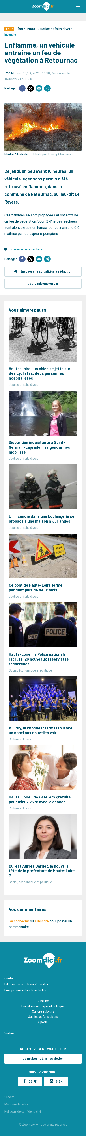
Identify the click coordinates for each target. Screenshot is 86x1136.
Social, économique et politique (43, 1006)
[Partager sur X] (30, 88)
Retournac (26, 29)
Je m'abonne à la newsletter (43, 1058)
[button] (78, 6)
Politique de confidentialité (22, 1111)
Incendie (10, 34)
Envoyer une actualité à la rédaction (46, 271)
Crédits (9, 1097)
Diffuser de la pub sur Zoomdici (26, 984)
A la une (43, 1001)
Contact (9, 978)
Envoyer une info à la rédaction (25, 990)
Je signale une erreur (43, 283)
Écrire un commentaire (27, 249)
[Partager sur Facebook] (22, 88)
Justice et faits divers (55, 29)
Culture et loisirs (43, 1011)
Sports (43, 1022)
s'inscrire (42, 921)
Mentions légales (16, 1104)
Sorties (9, 1033)
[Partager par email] (39, 88)
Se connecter (19, 921)
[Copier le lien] (47, 88)
